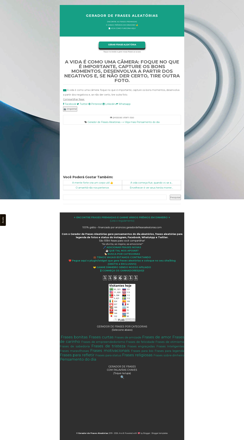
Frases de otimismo (170, 341)
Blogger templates (160, 433)
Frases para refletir (77, 355)
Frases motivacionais (109, 350)
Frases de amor (156, 337)
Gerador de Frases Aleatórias (122, 16)
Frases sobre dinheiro (169, 355)
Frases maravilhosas (74, 350)
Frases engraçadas (141, 346)
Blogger (147, 433)
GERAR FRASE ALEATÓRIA (122, 44)
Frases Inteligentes (170, 346)
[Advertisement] (122, 148)
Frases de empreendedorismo (103, 341)
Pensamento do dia (78, 359)
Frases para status (108, 355)
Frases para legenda (169, 350)
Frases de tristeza (108, 346)
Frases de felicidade (140, 341)
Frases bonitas (74, 337)
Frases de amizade (128, 337)
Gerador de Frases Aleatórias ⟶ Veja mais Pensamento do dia (124, 122)
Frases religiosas (137, 355)
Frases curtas (101, 337)
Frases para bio (142, 350)
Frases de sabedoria (75, 346)
